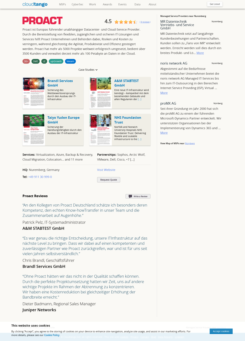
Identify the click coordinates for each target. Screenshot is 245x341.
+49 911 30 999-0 (40, 177)
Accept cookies (221, 331)
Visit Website (106, 170)
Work (92, 4)
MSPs (62, 4)
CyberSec (77, 4)
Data (137, 4)
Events (122, 4)
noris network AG (173, 63)
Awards (107, 4)
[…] (139, 99)
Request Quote (108, 179)
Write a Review (140, 196)
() (145, 22)
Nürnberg (190, 143)
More (200, 53)
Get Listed (215, 4)
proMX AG (168, 103)
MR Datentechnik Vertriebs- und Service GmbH (177, 24)
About (152, 4)
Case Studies (86, 70)
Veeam (70, 61)
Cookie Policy (52, 335)
